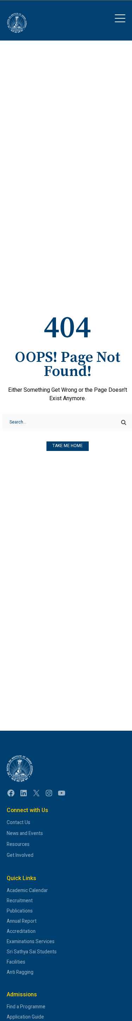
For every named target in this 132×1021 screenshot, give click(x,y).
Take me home (67, 445)
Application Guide (25, 1017)
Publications (20, 911)
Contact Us (18, 822)
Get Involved (20, 855)
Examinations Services (31, 941)
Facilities (16, 962)
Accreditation (21, 931)
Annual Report (22, 921)
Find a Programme (26, 1006)
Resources (18, 844)
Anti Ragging (20, 972)
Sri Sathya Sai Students (32, 951)
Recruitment (20, 900)
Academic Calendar (27, 890)
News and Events (25, 833)
